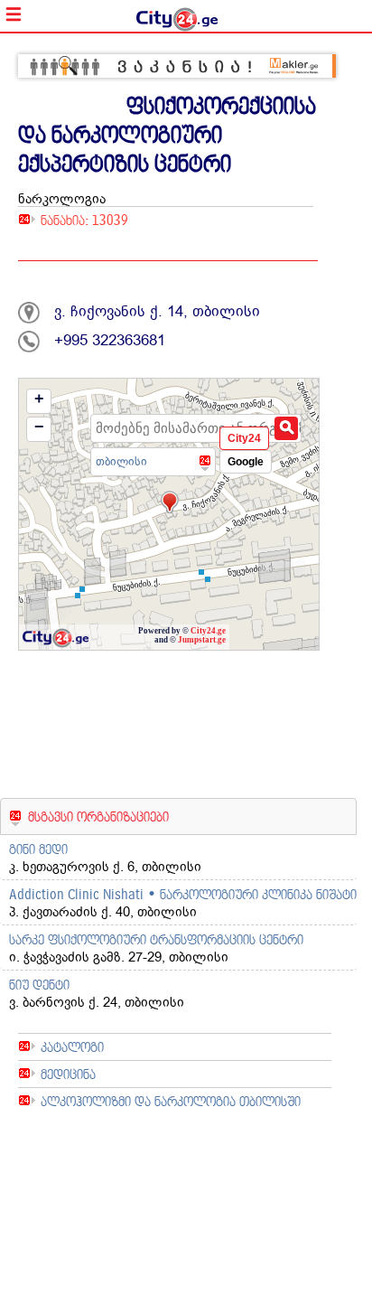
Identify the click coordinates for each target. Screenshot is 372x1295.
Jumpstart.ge (202, 639)
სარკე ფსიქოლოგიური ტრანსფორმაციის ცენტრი (156, 939)
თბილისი (121, 461)
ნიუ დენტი (39, 984)
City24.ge (208, 630)
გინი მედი (38, 849)
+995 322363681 (109, 340)
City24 (244, 438)
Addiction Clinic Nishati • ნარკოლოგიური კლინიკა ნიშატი (183, 894)
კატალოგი (72, 1047)
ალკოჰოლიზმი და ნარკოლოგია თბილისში (171, 1101)
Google (246, 461)
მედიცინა (68, 1074)
